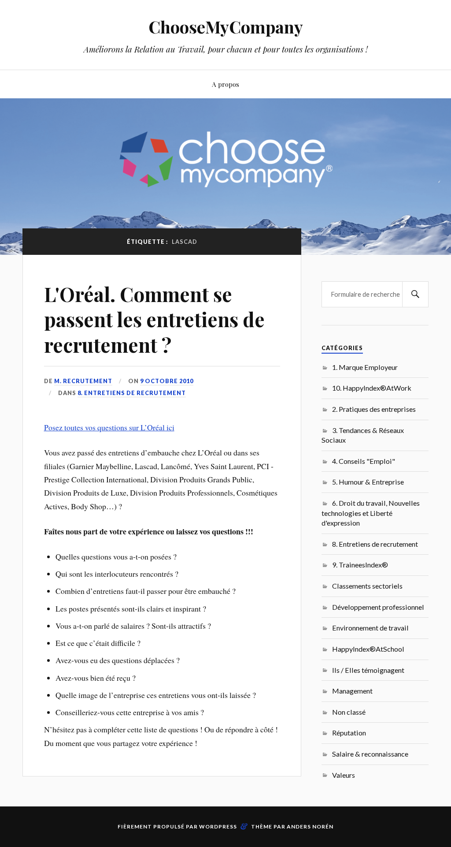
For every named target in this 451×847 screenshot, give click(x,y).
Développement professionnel (378, 607)
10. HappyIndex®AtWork (371, 388)
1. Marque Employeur (365, 367)
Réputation (349, 732)
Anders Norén (310, 826)
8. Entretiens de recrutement (132, 392)
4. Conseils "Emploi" (363, 461)
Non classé (349, 712)
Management (352, 691)
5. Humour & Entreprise (368, 482)
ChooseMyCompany (225, 26)
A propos (225, 84)
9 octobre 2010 (166, 380)
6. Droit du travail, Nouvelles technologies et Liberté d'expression (371, 513)
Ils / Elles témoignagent (368, 670)
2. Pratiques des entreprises (374, 409)
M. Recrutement (83, 380)
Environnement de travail (370, 627)
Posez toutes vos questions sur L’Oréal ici (109, 427)
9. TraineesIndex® (360, 564)
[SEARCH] (415, 294)
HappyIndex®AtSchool (368, 649)
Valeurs (343, 775)
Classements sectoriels (367, 586)
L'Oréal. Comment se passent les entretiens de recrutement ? (154, 319)
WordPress (218, 826)
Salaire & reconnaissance (370, 754)
